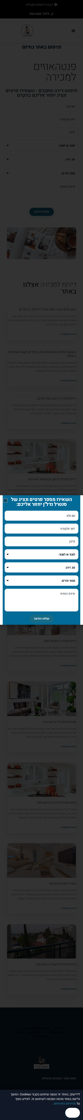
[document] (41, 560)
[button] (5, 500)
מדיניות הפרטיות (65, 1103)
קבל (72, 1112)
